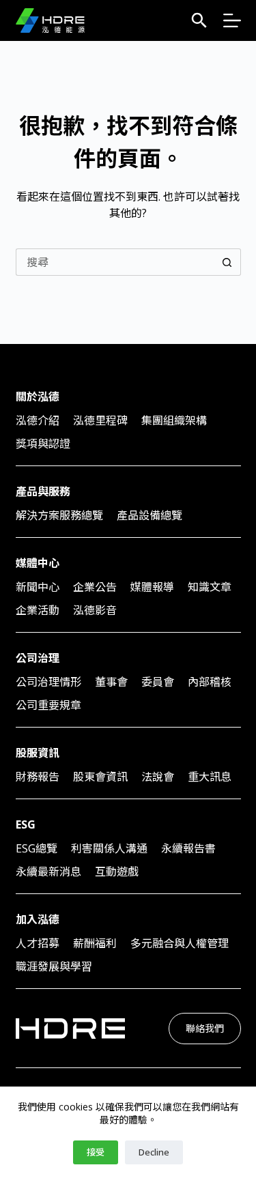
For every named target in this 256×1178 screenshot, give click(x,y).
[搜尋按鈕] (227, 262)
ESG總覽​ (36, 848)
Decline (154, 1152)
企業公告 (95, 586)
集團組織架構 (174, 420)
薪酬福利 (95, 943)
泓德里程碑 (100, 420)
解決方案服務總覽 (59, 515)
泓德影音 (95, 610)
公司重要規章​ (48, 705)
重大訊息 (209, 776)
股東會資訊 (100, 776)
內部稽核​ (209, 681)
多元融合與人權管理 (179, 943)
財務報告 (37, 776)
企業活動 (37, 610)
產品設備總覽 (149, 515)
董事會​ (111, 681)
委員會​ (157, 681)
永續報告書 (188, 848)
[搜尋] (199, 20)
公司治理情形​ (48, 681)
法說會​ (157, 776)
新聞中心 (37, 586)
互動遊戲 (117, 871)
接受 (95, 1152)
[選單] (232, 20)
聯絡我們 (205, 1028)
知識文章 (209, 586)
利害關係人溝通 (109, 848)
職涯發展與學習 (54, 966)
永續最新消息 (48, 871)
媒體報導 (152, 586)
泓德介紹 (37, 420)
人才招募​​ (37, 943)
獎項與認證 (43, 443)
